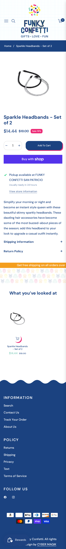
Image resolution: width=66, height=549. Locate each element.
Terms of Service (15, 476)
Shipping (9, 455)
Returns (9, 448)
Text (6, 469)
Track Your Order (15, 420)
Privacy (9, 462)
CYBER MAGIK (46, 544)
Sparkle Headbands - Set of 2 (17, 348)
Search (8, 405)
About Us (10, 427)
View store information (23, 191)
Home (7, 46)
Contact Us (11, 412)
